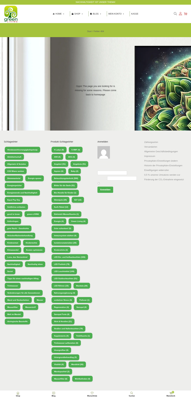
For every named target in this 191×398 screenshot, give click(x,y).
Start (89, 31)
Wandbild (77, 364)
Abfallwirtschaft (14, 157)
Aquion (58, 171)
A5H (57, 157)
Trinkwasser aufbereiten (66, 343)
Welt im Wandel (14, 314)
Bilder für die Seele (64, 185)
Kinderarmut (12, 243)
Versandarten (150, 147)
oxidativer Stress (63, 300)
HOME (58, 14)
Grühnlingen (12, 221)
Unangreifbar (61, 350)
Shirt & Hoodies (63, 321)
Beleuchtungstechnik (66, 178)
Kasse (134, 14)
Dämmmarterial (13, 178)
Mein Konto (114, 14)
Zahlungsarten (151, 142)
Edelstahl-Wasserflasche (66, 214)
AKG (71, 157)
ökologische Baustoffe (17, 321)
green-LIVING (33, 214)
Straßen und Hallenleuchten (68, 329)
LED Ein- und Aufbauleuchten (69, 257)
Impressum (149, 156)
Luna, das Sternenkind (17, 257)
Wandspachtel (62, 371)
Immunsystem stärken (65, 235)
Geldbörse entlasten (16, 207)
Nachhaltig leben (35, 264)
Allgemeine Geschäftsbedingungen (161, 151)
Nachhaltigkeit (13, 264)
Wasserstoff (30, 307)
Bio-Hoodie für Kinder (65, 193)
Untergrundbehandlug (65, 357)
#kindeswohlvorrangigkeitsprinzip (22, 150)
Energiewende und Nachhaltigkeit (22, 193)
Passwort (102, 178)
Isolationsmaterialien (65, 243)
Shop (77, 14)
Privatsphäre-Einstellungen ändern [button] (161, 161)
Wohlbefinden (82, 379)
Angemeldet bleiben (110, 183)
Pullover (84, 300)
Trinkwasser (12, 286)
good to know (13, 214)
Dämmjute (60, 200)
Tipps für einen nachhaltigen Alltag (23, 278)
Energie (59, 221)
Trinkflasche (83, 336)
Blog (96, 14)
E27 (77, 200)
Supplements (61, 336)
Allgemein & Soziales (16, 164)
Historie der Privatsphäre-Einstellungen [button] (163, 165)
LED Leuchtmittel (64, 271)
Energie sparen (34, 178)
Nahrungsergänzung (64, 293)
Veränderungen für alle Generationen (23, 293)
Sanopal (81, 307)
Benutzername (104, 169)
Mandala (82, 286)
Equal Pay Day (13, 200)
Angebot (60, 164)
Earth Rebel (61, 207)
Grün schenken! (62, 228)
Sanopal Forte (61, 314)
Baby (74, 171)
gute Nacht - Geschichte (18, 228)
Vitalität (59, 364)
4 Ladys (59, 150)
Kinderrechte (31, 243)
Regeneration (61, 307)
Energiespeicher (14, 185)
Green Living (78, 221)
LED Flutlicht (62, 264)
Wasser (40, 300)
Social (10, 271)
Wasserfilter (12, 307)
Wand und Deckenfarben (18, 300)
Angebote (79, 164)
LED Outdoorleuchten (65, 278)
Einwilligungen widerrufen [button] (156, 170)
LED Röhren (61, 286)
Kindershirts (61, 250)
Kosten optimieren (34, 250)
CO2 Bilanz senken (15, 171)
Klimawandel (13, 250)
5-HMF (75, 150)
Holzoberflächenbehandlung (20, 235)
